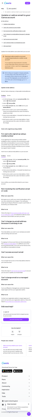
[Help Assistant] (29, 414)
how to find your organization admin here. (16, 301)
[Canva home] (7, 3)
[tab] (3, 95)
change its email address (10, 243)
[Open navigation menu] (2, 3)
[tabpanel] (16, 111)
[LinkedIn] (3, 404)
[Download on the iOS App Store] (18, 372)
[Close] (28, 404)
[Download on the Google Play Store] (7, 372)
